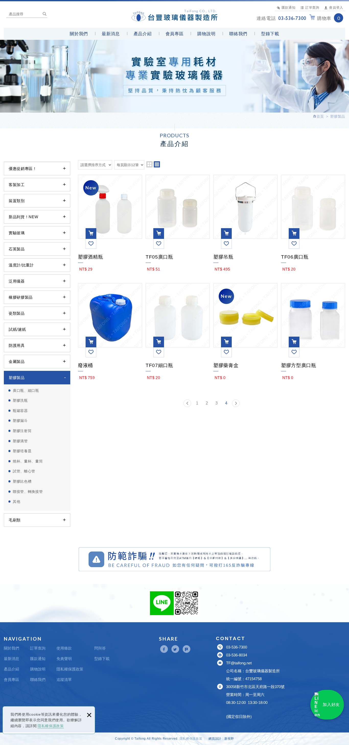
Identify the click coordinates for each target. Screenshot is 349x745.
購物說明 (206, 33)
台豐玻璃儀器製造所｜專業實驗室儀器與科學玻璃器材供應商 (175, 14)
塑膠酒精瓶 (110, 256)
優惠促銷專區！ (23, 168)
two (149, 164)
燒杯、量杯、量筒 (28, 461)
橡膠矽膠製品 (21, 297)
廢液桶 (110, 364)
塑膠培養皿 (22, 451)
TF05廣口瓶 (178, 256)
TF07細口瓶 (178, 364)
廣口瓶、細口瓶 (26, 390)
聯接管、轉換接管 (28, 492)
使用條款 (64, 648)
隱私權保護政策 (51, 726)
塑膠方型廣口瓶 (313, 364)
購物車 (328, 18)
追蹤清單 (64, 679)
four (157, 164)
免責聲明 (64, 658)
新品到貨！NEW (23, 217)
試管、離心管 (24, 471)
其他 (16, 501)
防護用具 (17, 345)
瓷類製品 (17, 313)
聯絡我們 (238, 33)
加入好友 (331, 704)
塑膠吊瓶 (245, 256)
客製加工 (17, 184)
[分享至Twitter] (175, 649)
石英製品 (17, 249)
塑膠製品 (17, 377)
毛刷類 (15, 520)
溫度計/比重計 (21, 265)
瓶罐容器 (20, 411)
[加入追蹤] (91, 243)
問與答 (100, 648)
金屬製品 (17, 361)
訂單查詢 (312, 7)
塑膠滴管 (20, 441)
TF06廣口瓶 (313, 256)
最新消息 (111, 33)
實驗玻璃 (17, 233)
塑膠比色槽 (22, 481)
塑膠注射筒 (22, 431)
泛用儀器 (17, 281)
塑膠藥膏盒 (245, 364)
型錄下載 (270, 33)
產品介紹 (143, 33)
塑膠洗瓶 (20, 400)
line (162, 603)
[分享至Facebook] (164, 649)
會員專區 (175, 33)
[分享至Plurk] (186, 649)
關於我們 (79, 33)
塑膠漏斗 (20, 421)
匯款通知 (289, 7)
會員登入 (336, 7)
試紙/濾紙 (17, 329)
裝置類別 (17, 201)
